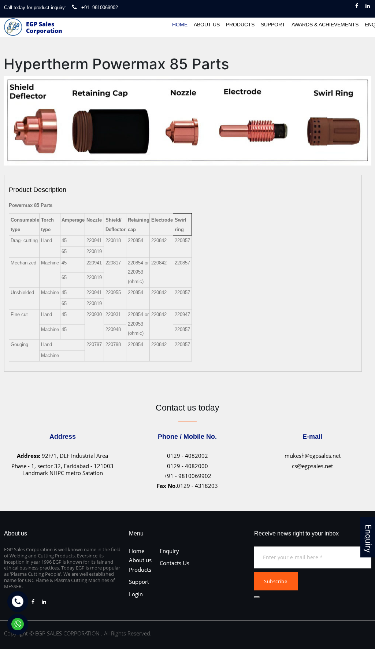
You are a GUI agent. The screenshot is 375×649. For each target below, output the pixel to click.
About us (140, 560)
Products (140, 569)
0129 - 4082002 (187, 455)
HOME (180, 24)
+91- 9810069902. (100, 7)
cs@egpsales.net (312, 466)
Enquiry (169, 551)
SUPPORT (273, 24)
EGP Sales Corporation (44, 27)
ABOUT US (207, 24)
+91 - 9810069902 (187, 475)
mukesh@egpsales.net (313, 455)
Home (136, 551)
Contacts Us (174, 563)
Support (139, 581)
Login (136, 594)
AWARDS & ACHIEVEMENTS (325, 24)
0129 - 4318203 (187, 485)
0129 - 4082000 (187, 466)
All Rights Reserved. (128, 633)
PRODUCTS (240, 24)
